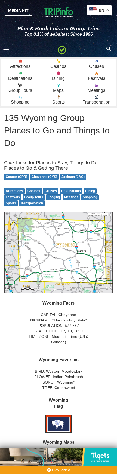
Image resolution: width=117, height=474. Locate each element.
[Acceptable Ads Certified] (62, 49)
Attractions (14, 191)
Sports (11, 203)
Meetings (71, 197)
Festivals (13, 197)
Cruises (51, 191)
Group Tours (33, 197)
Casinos (33, 191)
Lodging (54, 197)
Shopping (90, 197)
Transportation (31, 203)
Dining (90, 191)
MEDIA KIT (18, 10)
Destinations (71, 191)
